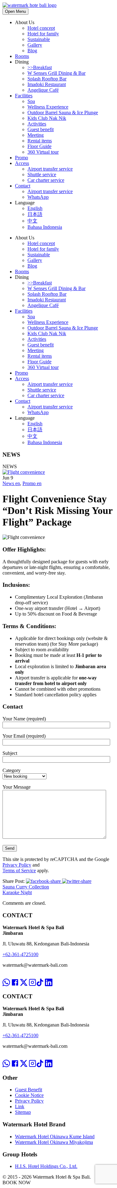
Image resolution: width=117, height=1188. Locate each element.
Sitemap (23, 1112)
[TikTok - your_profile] (40, 977)
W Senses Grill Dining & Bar (56, 73)
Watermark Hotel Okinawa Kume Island (55, 1136)
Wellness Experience (47, 107)
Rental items (39, 140)
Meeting (35, 135)
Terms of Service (19, 870)
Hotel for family (43, 33)
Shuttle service (41, 174)
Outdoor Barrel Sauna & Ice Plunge (62, 112)
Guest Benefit (28, 1089)
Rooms (22, 56)
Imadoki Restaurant (46, 84)
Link (19, 1106)
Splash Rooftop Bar (46, 78)
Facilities (23, 95)
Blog (32, 50)
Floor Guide (39, 146)
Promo (21, 157)
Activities (36, 123)
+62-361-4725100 (20, 954)
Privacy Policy (16, 865)
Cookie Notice (29, 1095)
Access (22, 163)
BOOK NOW (16, 1182)
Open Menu (15, 11)
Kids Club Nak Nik (46, 118)
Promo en (31, 483)
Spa (31, 101)
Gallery (34, 45)
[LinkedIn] (48, 977)
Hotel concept (41, 28)
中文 (32, 220)
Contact (22, 185)
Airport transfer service (50, 169)
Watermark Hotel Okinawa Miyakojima (54, 1142)
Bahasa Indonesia (44, 227)
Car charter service (45, 180)
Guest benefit (40, 129)
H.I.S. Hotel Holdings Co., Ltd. (46, 1166)
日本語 (34, 214)
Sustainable (38, 39)
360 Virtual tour (43, 152)
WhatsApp (38, 197)
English (34, 208)
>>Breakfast (39, 67)
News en (11, 483)
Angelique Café (43, 90)
